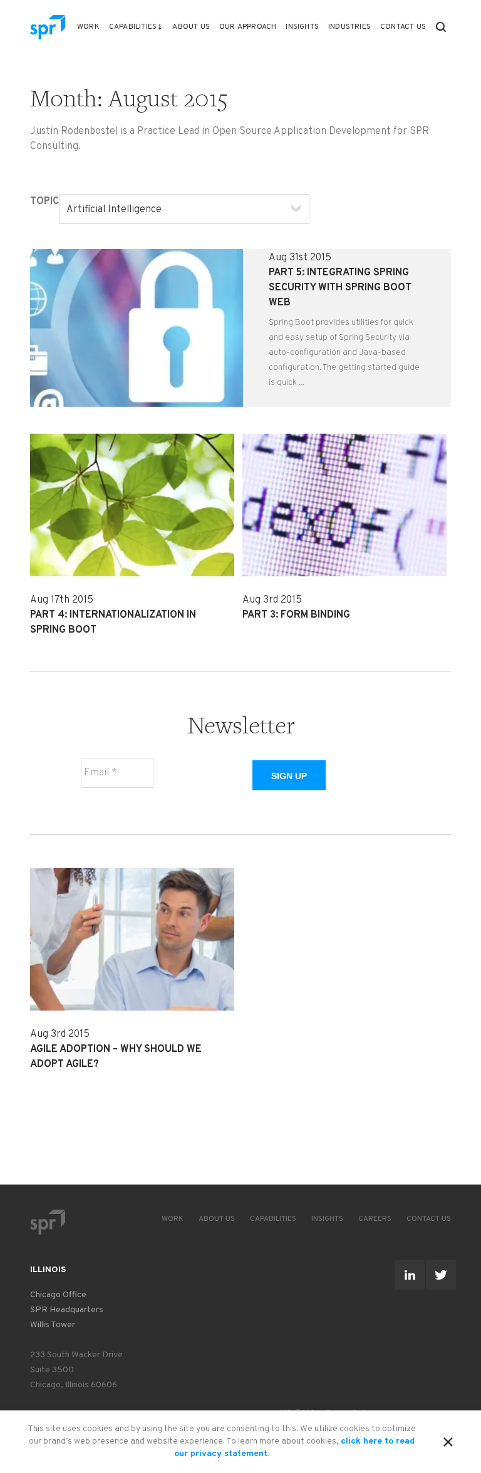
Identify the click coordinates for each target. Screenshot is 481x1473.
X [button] (448, 1439)
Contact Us (403, 27)
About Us (191, 27)
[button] (441, 27)
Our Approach (247, 27)
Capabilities (133, 27)
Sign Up (289, 776)
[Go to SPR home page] (47, 1222)
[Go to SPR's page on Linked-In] (410, 1275)
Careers (374, 1219)
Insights (302, 27)
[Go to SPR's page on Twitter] (441, 1275)
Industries (349, 27)
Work (88, 27)
